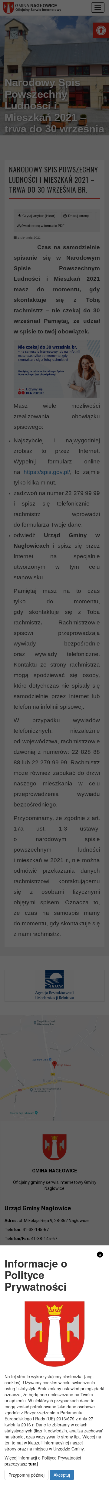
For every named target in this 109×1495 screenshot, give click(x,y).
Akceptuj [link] (62, 1475)
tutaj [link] (33, 1464)
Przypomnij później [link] (26, 1475)
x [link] (100, 1254)
